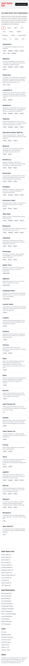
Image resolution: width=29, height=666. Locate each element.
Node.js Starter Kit (6, 572)
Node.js (13, 35)
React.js (11, 31)
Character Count (6, 639)
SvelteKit (19, 31)
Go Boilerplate (5, 619)
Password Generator (7, 637)
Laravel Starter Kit (6, 577)
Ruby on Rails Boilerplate (8, 614)
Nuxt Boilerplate (5, 598)
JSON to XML (5, 645)
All (3, 28)
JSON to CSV (5, 647)
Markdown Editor (6, 634)
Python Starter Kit (6, 583)
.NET (23, 39)
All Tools (3, 632)
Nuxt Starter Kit (5, 560)
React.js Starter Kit (6, 565)
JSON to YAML (5, 650)
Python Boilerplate (6, 621)
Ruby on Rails (22, 35)
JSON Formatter (6, 642)
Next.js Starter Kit (6, 554)
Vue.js (4, 31)
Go (10, 39)
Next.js (9, 27)
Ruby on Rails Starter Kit (8, 575)
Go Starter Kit (5, 580)
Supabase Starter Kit (7, 570)
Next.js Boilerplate (6, 593)
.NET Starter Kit (5, 585)
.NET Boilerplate (6, 624)
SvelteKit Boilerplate (7, 606)
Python (16, 39)
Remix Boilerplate (6, 596)
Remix (15, 27)
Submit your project (21, 4)
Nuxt (22, 27)
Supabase (5, 35)
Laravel (4, 39)
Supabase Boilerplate (7, 608)
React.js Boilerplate (6, 603)
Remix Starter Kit (6, 557)
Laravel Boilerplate (6, 616)
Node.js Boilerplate (6, 611)
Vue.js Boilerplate (6, 601)
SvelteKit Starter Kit (6, 567)
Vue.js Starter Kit (6, 562)
